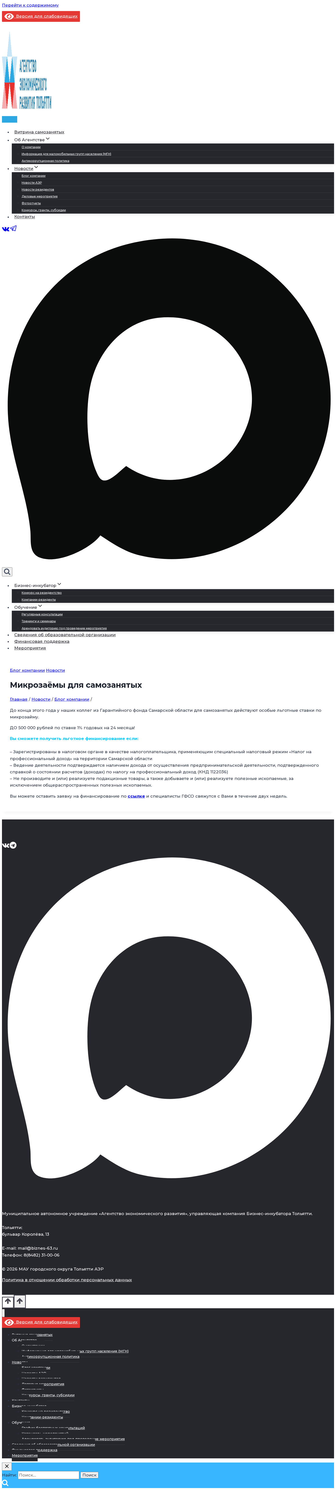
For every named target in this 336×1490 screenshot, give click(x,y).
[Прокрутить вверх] (8, 1302)
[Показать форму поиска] (7, 571)
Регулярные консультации (42, 614)
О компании (31, 147)
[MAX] (168, 563)
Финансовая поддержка (41, 641)
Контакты (24, 216)
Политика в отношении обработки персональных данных (67, 1279)
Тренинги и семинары (39, 621)
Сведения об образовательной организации (65, 634)
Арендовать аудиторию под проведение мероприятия (64, 628)
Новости (55, 670)
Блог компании (34, 176)
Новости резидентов (38, 189)
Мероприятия (30, 648)
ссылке (136, 796)
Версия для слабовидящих (45, 16)
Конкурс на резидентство (42, 593)
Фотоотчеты (31, 203)
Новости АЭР (32, 182)
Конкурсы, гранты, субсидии (44, 210)
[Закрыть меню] (3, 1313)
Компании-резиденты (39, 599)
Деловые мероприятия (40, 196)
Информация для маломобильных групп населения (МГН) (66, 154)
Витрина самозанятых (39, 132)
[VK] (6, 230)
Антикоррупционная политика (45, 161)
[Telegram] (13, 230)
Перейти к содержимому (30, 5)
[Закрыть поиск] (7, 1467)
